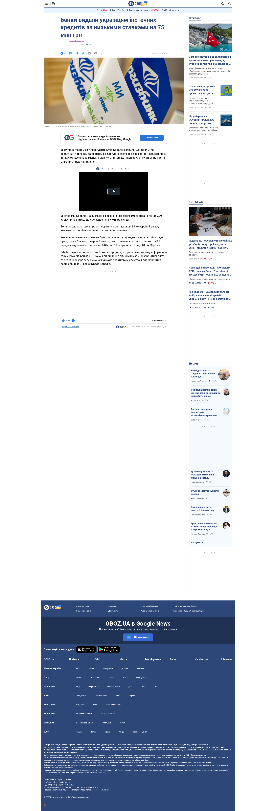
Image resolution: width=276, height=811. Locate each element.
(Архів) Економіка (76, 41)
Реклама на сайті (83, 611)
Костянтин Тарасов (199, 381)
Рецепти (80, 705)
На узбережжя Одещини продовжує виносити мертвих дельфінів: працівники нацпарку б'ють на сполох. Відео (202, 120)
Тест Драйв (81, 696)
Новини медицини (84, 723)
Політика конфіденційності (185, 606)
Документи (113, 611)
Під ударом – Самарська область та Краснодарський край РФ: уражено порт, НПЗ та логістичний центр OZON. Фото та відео (210, 295)
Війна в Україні (117, 10)
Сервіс (132, 696)
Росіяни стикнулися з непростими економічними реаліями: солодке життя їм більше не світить (204, 412)
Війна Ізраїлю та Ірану (137, 10)
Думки (193, 363)
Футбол (79, 678)
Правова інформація (149, 606)
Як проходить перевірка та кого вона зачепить (206, 253)
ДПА (130, 687)
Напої (94, 705)
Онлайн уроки (113, 687)
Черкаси (140, 668)
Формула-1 (141, 678)
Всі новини (226, 659)
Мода (121, 732)
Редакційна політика (70, 327)
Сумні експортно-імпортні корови (205, 492)
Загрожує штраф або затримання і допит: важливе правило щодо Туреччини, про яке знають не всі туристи (210, 60)
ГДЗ (78, 687)
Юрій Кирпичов (197, 499)
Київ (78, 668)
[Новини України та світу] (121, 327)
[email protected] (77, 790)
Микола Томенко (198, 534)
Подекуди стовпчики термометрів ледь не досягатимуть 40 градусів (201, 101)
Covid (122, 723)
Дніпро (124, 668)
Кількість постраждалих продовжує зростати (210, 279)
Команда (112, 606)
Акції (118, 696)
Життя (123, 659)
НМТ (156, 687)
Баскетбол (95, 678)
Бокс (125, 678)
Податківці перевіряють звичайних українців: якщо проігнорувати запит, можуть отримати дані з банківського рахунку (210, 244)
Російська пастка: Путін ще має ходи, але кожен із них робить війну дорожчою (205, 393)
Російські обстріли (170, 10)
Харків (91, 668)
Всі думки (196, 542)
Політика (74, 659)
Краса (107, 732)
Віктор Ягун (195, 401)
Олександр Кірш (197, 482)
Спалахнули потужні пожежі (202, 303)
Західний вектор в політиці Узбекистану (202, 509)
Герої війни (102, 10)
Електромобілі (101, 696)
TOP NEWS (196, 202)
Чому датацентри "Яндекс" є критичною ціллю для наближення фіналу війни (203, 373)
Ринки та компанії (84, 714)
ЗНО (143, 687)
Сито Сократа (196, 420)
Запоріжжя (108, 668)
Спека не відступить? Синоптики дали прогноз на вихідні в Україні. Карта (202, 90)
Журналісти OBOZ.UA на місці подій (188, 611)
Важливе (195, 18)
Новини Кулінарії (113, 705)
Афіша (79, 732)
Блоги (173, 659)
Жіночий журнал (140, 732)
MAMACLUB (106, 723)
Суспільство (201, 659)
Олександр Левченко (199, 515)
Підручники (93, 687)
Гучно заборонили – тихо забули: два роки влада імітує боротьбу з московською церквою (204, 526)
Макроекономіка (108, 714)
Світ (96, 659)
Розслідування (153, 659)
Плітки (93, 732)
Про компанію (82, 606)
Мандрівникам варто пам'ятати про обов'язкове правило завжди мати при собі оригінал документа (209, 71)
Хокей (112, 678)
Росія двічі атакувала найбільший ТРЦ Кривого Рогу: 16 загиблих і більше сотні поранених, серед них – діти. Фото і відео (210, 271)
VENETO (155, 10)
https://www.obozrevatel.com (139, 745)
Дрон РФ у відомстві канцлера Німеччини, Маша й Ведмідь (202, 474)
